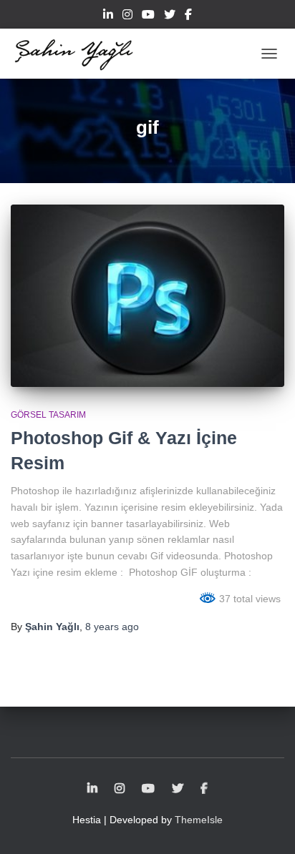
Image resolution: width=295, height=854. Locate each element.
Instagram (127, 16)
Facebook (188, 16)
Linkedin (108, 16)
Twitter (169, 16)
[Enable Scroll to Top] (266, 825)
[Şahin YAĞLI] (79, 54)
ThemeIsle (199, 819)
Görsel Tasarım (48, 415)
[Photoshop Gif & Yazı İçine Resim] (147, 296)
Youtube (148, 16)
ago (112, 626)
